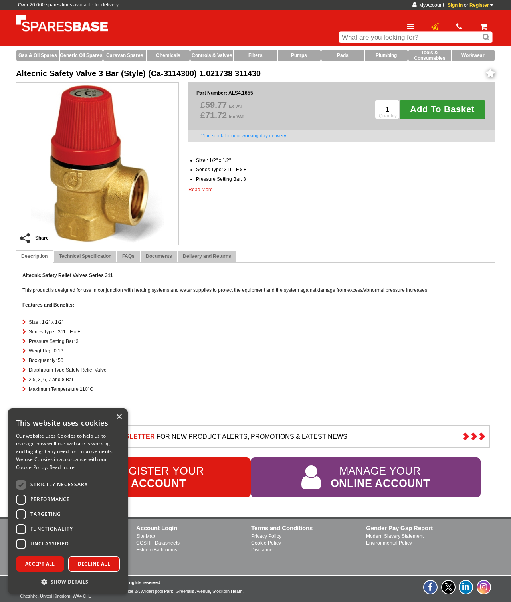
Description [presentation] (34, 256)
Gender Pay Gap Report (399, 528)
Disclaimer (262, 549)
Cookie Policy (266, 543)
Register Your (158, 477)
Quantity (388, 116)
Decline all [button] (94, 563)
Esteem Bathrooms (156, 549)
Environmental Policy (389, 543)
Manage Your (380, 477)
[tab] (34, 256)
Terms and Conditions (282, 528)
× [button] (119, 417)
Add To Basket (442, 109)
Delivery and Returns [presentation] (207, 256)
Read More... (202, 189)
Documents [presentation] (159, 256)
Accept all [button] (40, 563)
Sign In (455, 5)
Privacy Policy (266, 536)
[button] (68, 581)
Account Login (156, 528)
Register (479, 5)
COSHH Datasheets (158, 543)
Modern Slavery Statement (395, 536)
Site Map (145, 536)
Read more (62, 467)
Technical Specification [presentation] (85, 256)
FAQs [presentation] (128, 256)
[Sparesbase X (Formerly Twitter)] (448, 591)
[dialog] (68, 501)
